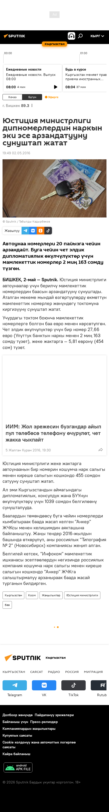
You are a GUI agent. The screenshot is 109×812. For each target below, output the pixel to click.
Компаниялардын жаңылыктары (29, 728)
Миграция (93, 671)
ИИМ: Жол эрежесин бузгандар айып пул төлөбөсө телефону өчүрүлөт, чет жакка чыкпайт (53, 433)
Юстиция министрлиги (82, 595)
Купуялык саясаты (17, 735)
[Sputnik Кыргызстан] (15, 38)
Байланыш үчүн (15, 721)
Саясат (36, 671)
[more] (101, 450)
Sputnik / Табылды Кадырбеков (28, 221)
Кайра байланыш (16, 754)
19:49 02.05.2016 (16, 153)
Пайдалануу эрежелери (54, 715)
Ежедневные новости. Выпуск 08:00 (31, 76)
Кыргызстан (13, 595)
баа (7, 605)
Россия (72, 671)
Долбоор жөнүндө (18, 715)
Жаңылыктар (51, 595)
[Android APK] (18, 768)
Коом (32, 595)
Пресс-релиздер (44, 721)
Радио (54, 671)
